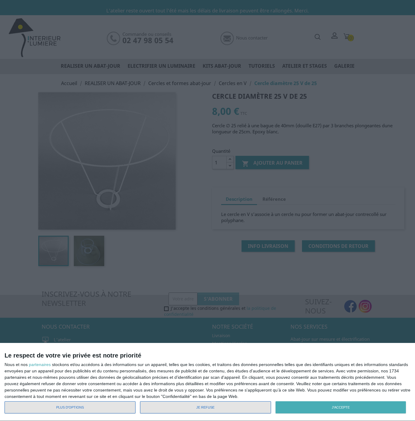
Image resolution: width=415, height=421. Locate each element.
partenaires (40, 364)
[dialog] (207, 382)
